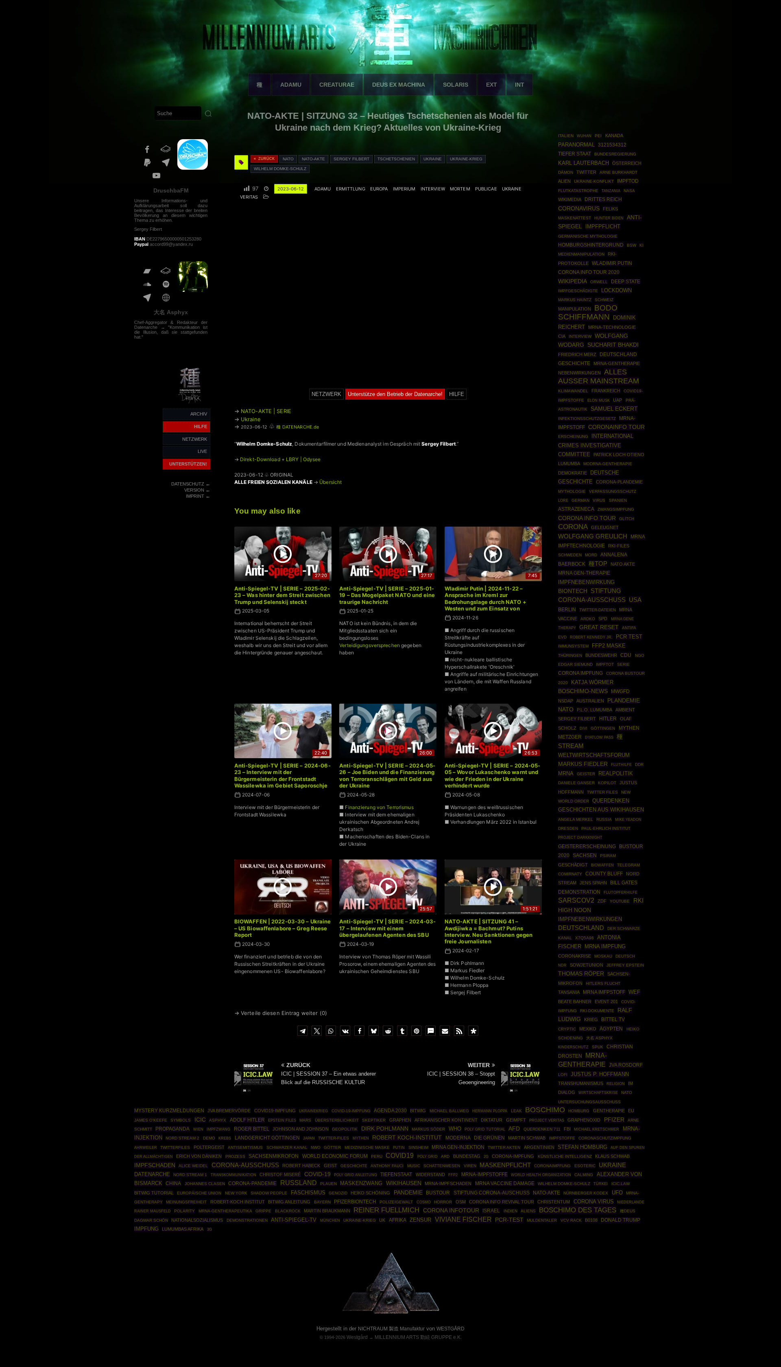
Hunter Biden (609, 218)
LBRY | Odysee (303, 459)
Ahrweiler (145, 1147)
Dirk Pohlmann (384, 1128)
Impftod (628, 181)
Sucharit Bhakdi (613, 345)
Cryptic (567, 1029)
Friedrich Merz (577, 354)
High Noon (574, 910)
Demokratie (572, 472)
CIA (561, 336)
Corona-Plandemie (619, 481)
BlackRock (288, 1211)
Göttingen (603, 728)
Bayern (322, 1202)
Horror (443, 1202)
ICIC (200, 1119)
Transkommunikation (233, 1175)
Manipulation (574, 308)
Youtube (620, 901)
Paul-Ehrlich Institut (605, 828)
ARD (445, 1156)
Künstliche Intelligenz (565, 1156)
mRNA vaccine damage (504, 1183)
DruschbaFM (171, 190)
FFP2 (453, 1174)
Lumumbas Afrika (182, 1229)
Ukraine (432, 159)
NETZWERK (194, 439)
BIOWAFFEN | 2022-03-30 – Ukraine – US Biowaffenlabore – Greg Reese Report (282, 928)
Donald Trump (620, 1220)
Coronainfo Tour (616, 427)
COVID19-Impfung (275, 1110)
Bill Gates (623, 882)
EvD (562, 637)
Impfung (146, 1229)
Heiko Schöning (370, 1192)
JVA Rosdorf (626, 1065)
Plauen (328, 1183)
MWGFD (620, 691)
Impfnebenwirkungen (590, 919)
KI (641, 245)
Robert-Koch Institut (237, 1201)
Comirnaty (570, 874)
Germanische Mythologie (587, 236)
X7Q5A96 (584, 938)
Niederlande (630, 1202)
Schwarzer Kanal (287, 1147)
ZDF (602, 901)
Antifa (629, 628)
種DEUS (627, 1211)
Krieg (591, 1019)
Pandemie (408, 1192)
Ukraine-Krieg (466, 159)
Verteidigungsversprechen (369, 645)
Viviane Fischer (463, 1219)
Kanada (614, 135)
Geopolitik (345, 1129)
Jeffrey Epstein (625, 965)
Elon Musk (598, 400)
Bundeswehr (601, 655)
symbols (180, 1120)
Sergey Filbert (351, 159)
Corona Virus (594, 1202)
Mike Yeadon (628, 820)
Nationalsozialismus (197, 1220)
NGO (639, 655)
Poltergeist (209, 1147)
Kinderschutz (573, 1047)
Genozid (338, 1193)
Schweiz (604, 299)
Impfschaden (154, 1165)
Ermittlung (350, 189)
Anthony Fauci (387, 1166)
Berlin (567, 609)
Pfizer (614, 1120)
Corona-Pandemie (252, 1183)
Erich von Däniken (199, 1156)
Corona (573, 527)
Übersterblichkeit (337, 1120)
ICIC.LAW (620, 1183)
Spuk (597, 1047)
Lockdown (616, 290)
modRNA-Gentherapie (607, 463)
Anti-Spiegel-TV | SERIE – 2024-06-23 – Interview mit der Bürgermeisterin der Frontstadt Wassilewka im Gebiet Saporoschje (282, 775)
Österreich (626, 163)
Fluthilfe (621, 765)
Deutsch (625, 956)
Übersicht (330, 482)
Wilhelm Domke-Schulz (280, 168)
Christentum (553, 1201)
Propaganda (172, 1129)
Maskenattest (574, 218)
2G (486, 1157)
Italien (566, 135)
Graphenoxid (583, 1120)
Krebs (224, 1138)
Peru (376, 1156)
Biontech (572, 591)
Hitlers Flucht (603, 983)
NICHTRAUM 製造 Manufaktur (391, 1329)
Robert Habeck (301, 1165)
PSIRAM (608, 855)
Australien (590, 700)
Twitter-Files (333, 1138)
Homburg (578, 1111)
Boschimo (545, 1110)
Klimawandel (573, 391)
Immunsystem (573, 646)
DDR (639, 764)
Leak (516, 1111)
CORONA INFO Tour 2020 (589, 272)
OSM (461, 1201)
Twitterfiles (175, 1147)
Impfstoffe (562, 1138)
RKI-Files (618, 545)
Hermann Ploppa (489, 1111)
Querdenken (610, 801)
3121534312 (612, 145)
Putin (399, 1147)
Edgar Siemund (575, 664)
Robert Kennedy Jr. (591, 637)
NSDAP (565, 700)
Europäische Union (199, 1193)
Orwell (599, 282)
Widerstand (430, 1174)
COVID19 (400, 1155)
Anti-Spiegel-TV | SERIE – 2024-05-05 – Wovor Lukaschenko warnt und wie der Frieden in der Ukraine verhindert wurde (493, 775)
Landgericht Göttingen (267, 1137)
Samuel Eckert (614, 408)
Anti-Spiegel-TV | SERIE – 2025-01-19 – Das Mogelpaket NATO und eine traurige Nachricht (387, 595)
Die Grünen (489, 1138)
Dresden (568, 828)
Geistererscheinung (587, 846)
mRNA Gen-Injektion (458, 1147)
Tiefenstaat (396, 1174)
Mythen (361, 1138)
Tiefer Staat (574, 154)
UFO (617, 1193)
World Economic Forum (335, 1156)
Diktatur (491, 1120)
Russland (298, 1182)
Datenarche (152, 1174)
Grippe (263, 1211)
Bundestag (466, 1156)
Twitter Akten (504, 1147)
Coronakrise (574, 956)
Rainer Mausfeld (152, 1211)
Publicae (486, 189)
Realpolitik (615, 773)
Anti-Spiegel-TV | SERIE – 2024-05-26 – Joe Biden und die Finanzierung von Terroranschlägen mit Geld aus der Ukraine (387, 775)
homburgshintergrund (591, 245)
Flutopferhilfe (620, 892)
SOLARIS (455, 84)
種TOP (598, 563)
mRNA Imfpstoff (604, 992)
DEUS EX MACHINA (398, 84)
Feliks (610, 208)
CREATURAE (336, 84)
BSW (631, 245)
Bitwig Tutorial (154, 1192)
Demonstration (579, 892)
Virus (599, 500)
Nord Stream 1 (190, 1174)
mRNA (566, 773)
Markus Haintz (574, 299)
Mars (305, 1120)
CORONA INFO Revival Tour (501, 1201)
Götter (332, 1147)
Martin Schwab (526, 1137)
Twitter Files (602, 792)
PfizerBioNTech (355, 1202)
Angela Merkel (575, 819)
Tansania (569, 992)
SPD (602, 618)
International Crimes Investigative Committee (595, 445)
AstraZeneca (576, 509)
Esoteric (585, 1166)
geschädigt (573, 864)
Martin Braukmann (327, 1210)
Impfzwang (218, 1129)
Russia (604, 819)
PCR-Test (509, 1220)
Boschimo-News (583, 691)
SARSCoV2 (576, 900)
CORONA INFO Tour (587, 518)
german (580, 500)
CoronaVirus (579, 208)
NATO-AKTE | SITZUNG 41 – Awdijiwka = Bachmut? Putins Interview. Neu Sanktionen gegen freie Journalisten (489, 931)
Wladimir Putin (612, 263)
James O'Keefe (150, 1120)
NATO (288, 159)
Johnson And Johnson (301, 1128)
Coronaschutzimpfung (604, 1138)
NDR (562, 965)
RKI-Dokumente (597, 1010)
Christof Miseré (280, 1174)
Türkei (600, 1183)
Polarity (184, 1211)
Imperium (404, 189)
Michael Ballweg (449, 1111)
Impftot (605, 664)
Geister (586, 774)
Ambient (625, 709)
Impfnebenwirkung (586, 582)
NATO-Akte (313, 159)
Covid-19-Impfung (351, 1111)
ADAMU (290, 84)
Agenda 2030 (390, 1110)
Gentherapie (609, 1110)
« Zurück (264, 159)
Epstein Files (282, 1120)
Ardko (587, 619)
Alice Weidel (193, 1166)
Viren (470, 1166)
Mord (591, 555)
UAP (617, 400)
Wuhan (584, 136)
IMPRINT (195, 496)
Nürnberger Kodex (585, 1193)
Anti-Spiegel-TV (293, 1220)
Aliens (528, 1211)
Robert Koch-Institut (407, 1137)
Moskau (603, 956)
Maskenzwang (361, 1183)
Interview (433, 189)
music (413, 1166)
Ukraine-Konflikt (594, 181)
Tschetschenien (396, 159)
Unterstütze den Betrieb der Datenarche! (395, 394)
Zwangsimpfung (616, 509)
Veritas (249, 197)
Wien (198, 1129)
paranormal (576, 145)
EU (631, 1110)
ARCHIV (198, 413)
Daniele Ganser (576, 783)
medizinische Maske (367, 1147)
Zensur (420, 1220)
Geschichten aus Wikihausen (601, 810)
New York (236, 1193)
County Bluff (604, 874)
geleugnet (605, 527)
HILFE (200, 426)
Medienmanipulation (581, 254)
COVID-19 (317, 1174)
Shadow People (269, 1193)
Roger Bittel (251, 1129)
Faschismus (308, 1193)
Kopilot (607, 783)
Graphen (400, 1120)
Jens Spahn (593, 882)
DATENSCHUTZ (187, 483)
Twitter (586, 172)
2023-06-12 (290, 189)
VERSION (194, 490)
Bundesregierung (615, 154)
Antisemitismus (245, 1147)
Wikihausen (403, 1183)
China (173, 1183)
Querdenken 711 (542, 1129)
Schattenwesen (441, 1166)
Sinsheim (418, 1147)
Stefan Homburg (582, 1147)
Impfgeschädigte (578, 291)
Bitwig (418, 1110)
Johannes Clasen (205, 1183)
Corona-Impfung (513, 1156)
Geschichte (353, 1166)
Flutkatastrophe (578, 190)
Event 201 (606, 1001)
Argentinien (539, 1147)
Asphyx (217, 1120)
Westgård (357, 1337)
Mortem (460, 189)
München (330, 1220)
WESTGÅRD (450, 1329)
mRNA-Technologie (612, 327)
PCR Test (629, 637)
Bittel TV (613, 1019)
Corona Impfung (580, 673)
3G (209, 1229)
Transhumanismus (580, 1083)
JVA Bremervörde (229, 1110)
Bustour (438, 1193)
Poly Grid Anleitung (355, 1174)
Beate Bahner (574, 1001)
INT (519, 84)
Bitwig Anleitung (289, 1201)
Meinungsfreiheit (186, 1202)
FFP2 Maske (609, 646)
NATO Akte (623, 564)
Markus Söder (428, 1129)
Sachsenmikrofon (274, 1156)
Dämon (565, 172)
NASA (629, 190)
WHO (455, 1129)
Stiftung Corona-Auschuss (492, 1193)
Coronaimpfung (552, 1166)
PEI (598, 135)
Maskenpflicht (505, 1165)
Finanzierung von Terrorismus (379, 807)
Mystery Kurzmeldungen (169, 1110)
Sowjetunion (586, 964)
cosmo (424, 1202)
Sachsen (585, 855)
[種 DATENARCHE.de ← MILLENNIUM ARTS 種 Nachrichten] (190, 404)
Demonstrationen (247, 1220)
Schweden (570, 555)
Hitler (608, 718)
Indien (510, 1211)
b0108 (591, 1220)
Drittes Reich (603, 199)
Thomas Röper (581, 973)
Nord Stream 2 (182, 1138)
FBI (567, 1128)
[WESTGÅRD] (390, 1312)
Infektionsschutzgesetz (587, 418)
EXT (491, 84)
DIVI (583, 728)
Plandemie (623, 701)
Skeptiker (374, 1120)
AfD (514, 1129)
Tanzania (611, 191)
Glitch (626, 518)
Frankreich (605, 390)
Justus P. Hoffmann (600, 1074)
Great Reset (599, 627)
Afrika (397, 1220)
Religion (615, 1084)
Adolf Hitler (247, 1120)
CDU (625, 655)
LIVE (202, 451)
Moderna (458, 1138)
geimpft (516, 1120)
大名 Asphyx (171, 312)
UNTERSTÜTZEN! (188, 463)
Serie (623, 664)
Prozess (235, 1156)
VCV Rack (571, 1220)
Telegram (628, 865)
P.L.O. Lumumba (594, 709)
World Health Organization (541, 1174)
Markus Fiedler (583, 764)
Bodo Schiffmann (587, 312)
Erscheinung (573, 436)
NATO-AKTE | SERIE (266, 411)
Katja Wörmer (592, 682)
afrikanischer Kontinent (446, 1120)
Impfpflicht (602, 226)
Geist (330, 1165)
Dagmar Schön (151, 1220)
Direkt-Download (260, 459)
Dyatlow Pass (599, 737)
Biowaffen (602, 865)
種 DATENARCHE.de (297, 427)
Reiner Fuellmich (386, 1210)
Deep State (625, 281)
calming (583, 1174)
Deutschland (581, 928)
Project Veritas (546, 1120)
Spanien (618, 500)
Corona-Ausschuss (245, 1165)
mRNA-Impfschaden (448, 1183)
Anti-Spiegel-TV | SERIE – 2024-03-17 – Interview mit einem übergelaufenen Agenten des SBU (387, 928)
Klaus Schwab (612, 1156)
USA (635, 599)
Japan (309, 1138)
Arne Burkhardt (618, 172)
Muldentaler (542, 1220)
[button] (302, 1031)
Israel (491, 1211)
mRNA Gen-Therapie (584, 573)
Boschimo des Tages (577, 1210)
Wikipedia (572, 281)
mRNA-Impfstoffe (484, 1174)
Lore (563, 500)
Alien (564, 181)
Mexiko (587, 1028)
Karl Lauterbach (583, 163)
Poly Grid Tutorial (485, 1129)
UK (382, 1220)
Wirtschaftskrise (598, 1092)
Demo (209, 1138)
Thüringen (570, 655)
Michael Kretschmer (596, 1129)
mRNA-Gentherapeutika (225, 1211)
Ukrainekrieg (313, 1111)
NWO (316, 1147)
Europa (379, 189)
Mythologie (572, 491)
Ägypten (611, 1028)
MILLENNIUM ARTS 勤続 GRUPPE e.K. (418, 1337)
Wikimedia (569, 199)
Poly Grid (427, 1156)
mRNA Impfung (605, 946)
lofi (562, 1074)
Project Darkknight (580, 837)
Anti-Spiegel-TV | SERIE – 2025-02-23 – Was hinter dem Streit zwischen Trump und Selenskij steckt (282, 595)
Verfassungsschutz (612, 491)
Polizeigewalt (396, 1202)
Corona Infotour (451, 1210)
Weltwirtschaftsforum (594, 755)
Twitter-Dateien (597, 610)
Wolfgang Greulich (592, 536)
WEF (634, 992)
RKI (638, 900)
